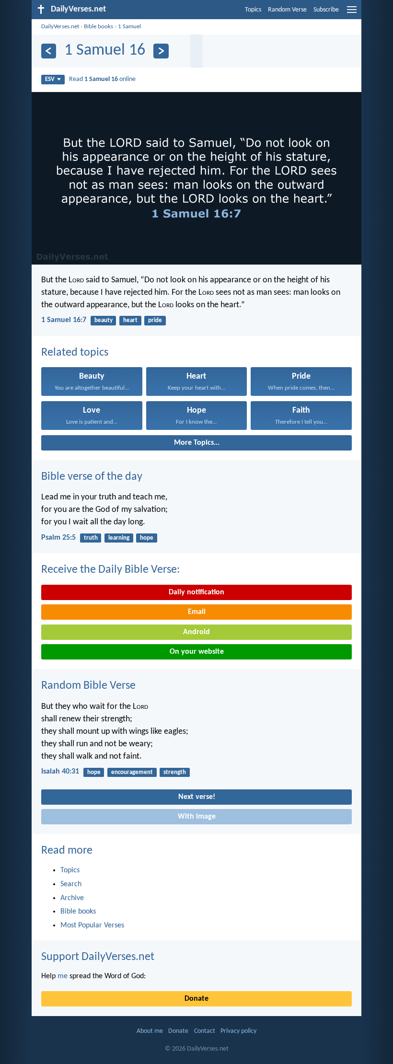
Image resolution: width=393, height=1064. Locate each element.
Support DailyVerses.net (97, 957)
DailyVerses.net (60, 26)
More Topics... (197, 443)
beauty (103, 320)
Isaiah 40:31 (60, 771)
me (63, 976)
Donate (196, 999)
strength (174, 772)
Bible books (98, 26)
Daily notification (196, 592)
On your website (197, 652)
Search (70, 884)
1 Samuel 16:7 (63, 320)
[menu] (351, 13)
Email (197, 612)
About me (150, 1031)
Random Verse (287, 9)
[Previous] (48, 51)
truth (91, 538)
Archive (72, 898)
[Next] (160, 51)
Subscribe (326, 9)
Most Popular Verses (92, 925)
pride (155, 320)
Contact (204, 1031)
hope (146, 538)
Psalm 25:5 (58, 538)
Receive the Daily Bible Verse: (110, 570)
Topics (253, 9)
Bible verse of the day (91, 477)
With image (197, 817)
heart (130, 320)
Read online (102, 79)
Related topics (74, 353)
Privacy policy (238, 1031)
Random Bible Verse (88, 686)
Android (196, 632)
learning (118, 538)
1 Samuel (129, 26)
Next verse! (196, 797)
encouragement (132, 772)
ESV (50, 79)
